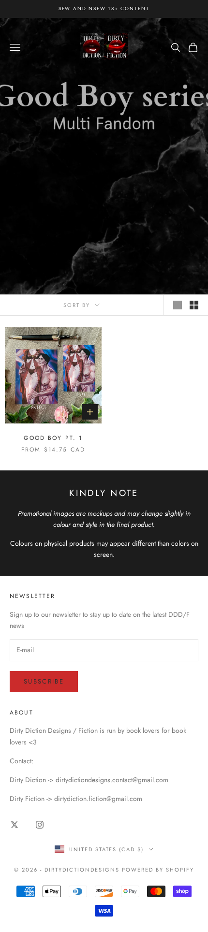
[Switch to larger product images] (177, 305)
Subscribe (44, 681)
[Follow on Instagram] (40, 825)
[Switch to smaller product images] (194, 305)
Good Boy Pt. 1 (53, 438)
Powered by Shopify (158, 870)
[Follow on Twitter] (14, 825)
